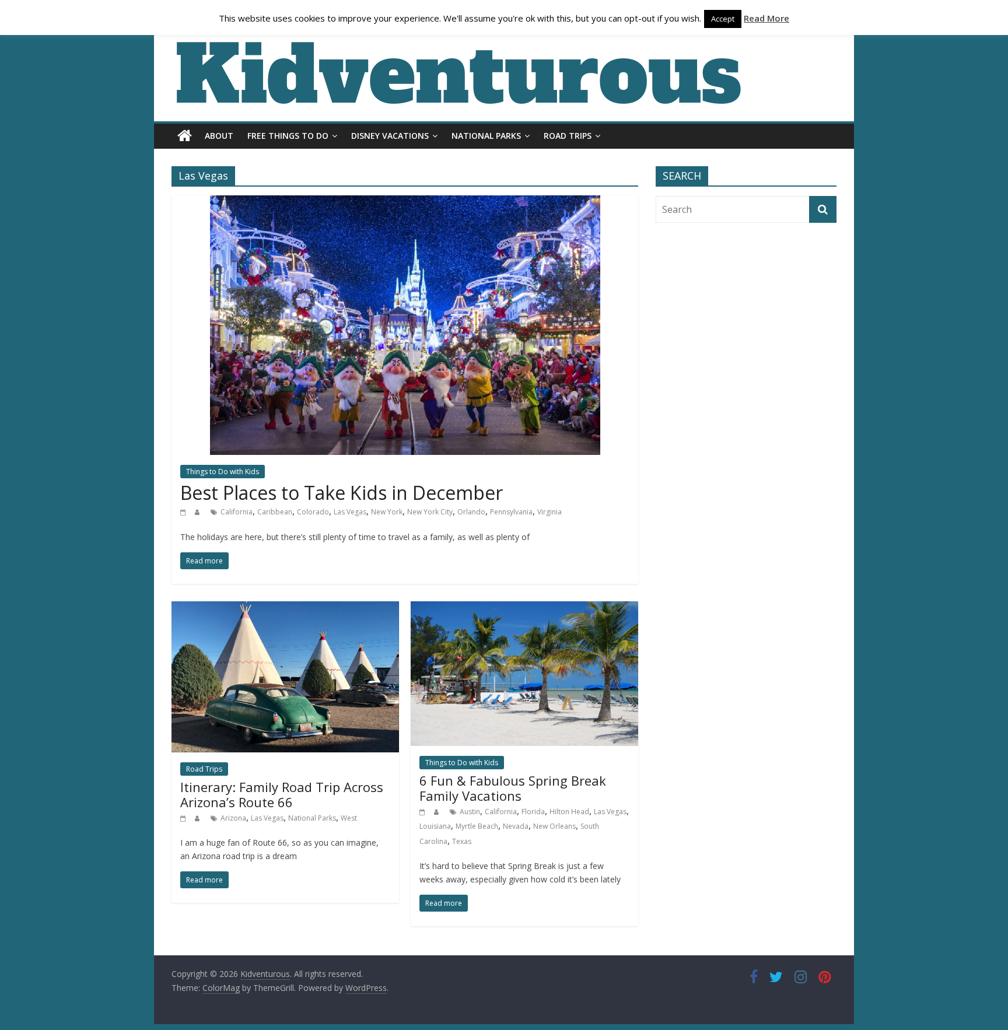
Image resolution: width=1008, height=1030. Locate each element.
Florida (533, 812)
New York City (430, 512)
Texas (461, 841)
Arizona (233, 818)
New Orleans (554, 826)
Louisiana (435, 826)
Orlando (471, 512)
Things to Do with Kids (222, 472)
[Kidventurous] (185, 136)
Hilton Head (569, 812)
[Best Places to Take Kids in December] (405, 202)
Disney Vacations (390, 135)
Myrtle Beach (477, 826)
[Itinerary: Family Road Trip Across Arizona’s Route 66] (285, 608)
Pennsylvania (511, 512)
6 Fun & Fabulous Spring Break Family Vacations (512, 788)
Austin (470, 812)
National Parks (486, 135)
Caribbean (274, 512)
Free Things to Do (287, 135)
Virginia (549, 512)
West (349, 818)
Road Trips (568, 135)
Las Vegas (350, 512)
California (236, 512)
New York (386, 512)
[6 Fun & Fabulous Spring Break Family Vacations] (524, 608)
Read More (766, 18)
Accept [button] (722, 18)
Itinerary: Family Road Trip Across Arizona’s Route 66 (281, 794)
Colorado (313, 512)
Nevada (515, 826)
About (219, 135)
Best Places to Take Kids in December (341, 492)
